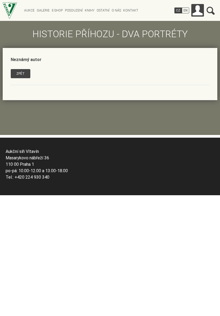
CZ (178, 10)
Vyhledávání (211, 11)
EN (186, 10)
